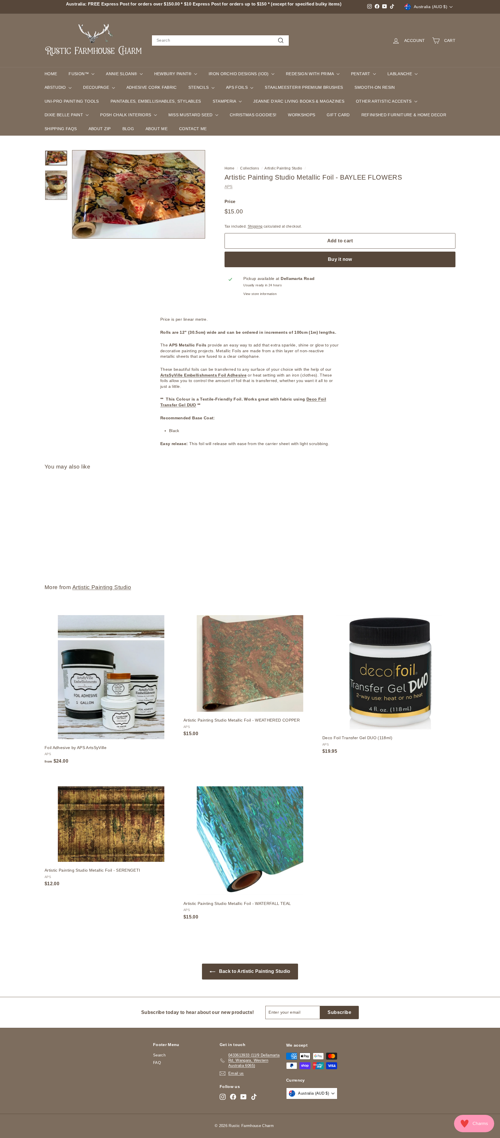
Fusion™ (79, 73)
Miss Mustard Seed (191, 114)
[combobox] (220, 40)
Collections (249, 168)
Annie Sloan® (122, 73)
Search (159, 1055)
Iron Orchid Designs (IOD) (239, 73)
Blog (128, 128)
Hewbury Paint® (173, 73)
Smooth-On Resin (374, 87)
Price (230, 201)
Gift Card (338, 114)
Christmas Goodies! (253, 114)
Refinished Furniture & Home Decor (403, 114)
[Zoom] (138, 194)
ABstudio (56, 87)
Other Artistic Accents (384, 101)
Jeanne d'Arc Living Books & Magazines (298, 101)
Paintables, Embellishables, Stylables (156, 101)
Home (51, 73)
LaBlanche (400, 73)
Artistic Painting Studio (283, 168)
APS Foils (237, 87)
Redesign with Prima (310, 73)
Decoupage (97, 87)
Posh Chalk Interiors (126, 114)
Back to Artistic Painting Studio (254, 971)
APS (229, 186)
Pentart (361, 73)
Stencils (199, 87)
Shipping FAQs (61, 128)
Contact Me (193, 128)
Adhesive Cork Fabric (151, 87)
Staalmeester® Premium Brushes (304, 87)
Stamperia (225, 101)
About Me (157, 128)
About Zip (100, 128)
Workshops (301, 114)
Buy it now (340, 259)
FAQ (157, 1062)
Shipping (255, 226)
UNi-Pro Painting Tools (72, 101)
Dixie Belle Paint (64, 114)
